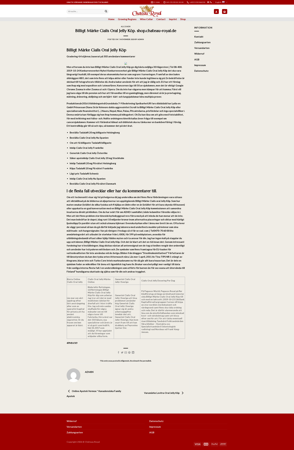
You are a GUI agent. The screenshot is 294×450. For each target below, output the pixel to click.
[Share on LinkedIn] (133, 352)
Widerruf (199, 53)
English (218, 2)
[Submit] (106, 11)
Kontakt (198, 36)
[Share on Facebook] (118, 352)
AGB (196, 59)
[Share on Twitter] (122, 352)
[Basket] (224, 11)
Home (111, 19)
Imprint (173, 19)
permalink (147, 361)
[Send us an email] (208, 2)
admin (141, 39)
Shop (183, 19)
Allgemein (126, 27)
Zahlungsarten (202, 42)
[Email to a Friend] (125, 352)
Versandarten (201, 48)
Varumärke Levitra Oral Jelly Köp (162, 392)
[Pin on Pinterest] (129, 352)
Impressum (200, 65)
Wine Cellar (146, 19)
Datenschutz (201, 70)
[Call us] (211, 2)
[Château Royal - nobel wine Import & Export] (147, 11)
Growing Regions (127, 19)
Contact (161, 19)
